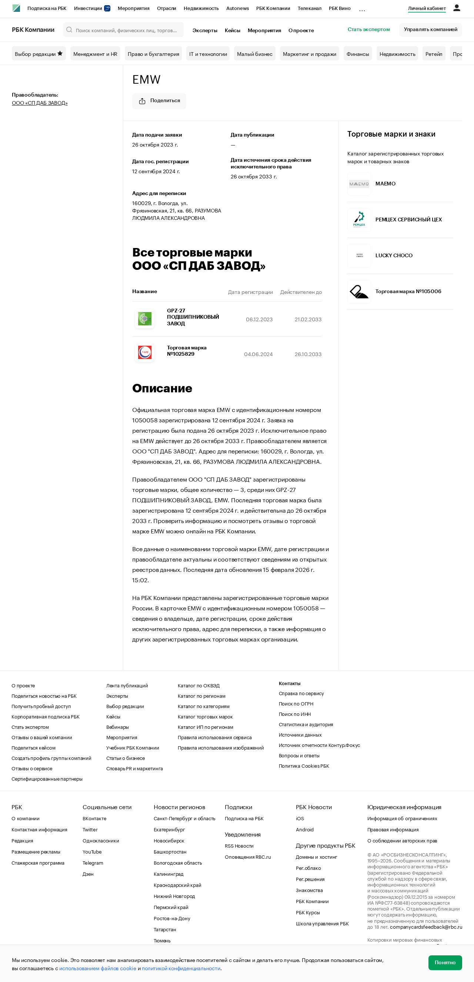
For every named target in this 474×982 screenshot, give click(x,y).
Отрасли (167, 8)
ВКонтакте (94, 817)
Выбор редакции (35, 53)
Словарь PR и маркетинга (134, 767)
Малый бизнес (255, 53)
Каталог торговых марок (205, 716)
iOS (300, 817)
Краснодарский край (177, 884)
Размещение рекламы (35, 851)
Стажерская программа (37, 862)
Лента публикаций (127, 684)
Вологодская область (177, 862)
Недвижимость (201, 8)
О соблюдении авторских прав (402, 840)
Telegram (93, 862)
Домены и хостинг (316, 856)
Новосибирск (169, 840)
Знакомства (309, 889)
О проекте (301, 30)
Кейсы (232, 30)
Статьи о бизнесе (125, 757)
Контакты (290, 683)
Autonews (237, 8)
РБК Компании (273, 8)
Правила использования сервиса (214, 736)
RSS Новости (239, 845)
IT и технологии (208, 53)
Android (305, 828)
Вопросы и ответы (299, 754)
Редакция (22, 840)
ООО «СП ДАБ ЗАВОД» (39, 102)
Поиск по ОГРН (296, 703)
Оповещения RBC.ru (248, 856)
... (362, 7)
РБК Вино (339, 8)
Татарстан (165, 928)
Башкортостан (170, 851)
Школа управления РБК (322, 922)
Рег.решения (310, 878)
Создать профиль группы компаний (51, 757)
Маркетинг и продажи (309, 53)
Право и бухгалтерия (153, 53)
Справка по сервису (301, 692)
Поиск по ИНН (295, 713)
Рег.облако (308, 867)
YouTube (92, 851)
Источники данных (300, 734)
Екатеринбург (169, 828)
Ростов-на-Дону (172, 917)
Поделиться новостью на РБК (44, 695)
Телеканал (309, 8)
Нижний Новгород (174, 895)
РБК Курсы (308, 911)
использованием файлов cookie (97, 967)
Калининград (169, 873)
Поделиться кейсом (33, 747)
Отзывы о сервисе (31, 767)
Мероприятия (134, 8)
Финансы (358, 53)
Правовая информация (393, 828)
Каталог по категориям (204, 705)
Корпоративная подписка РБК (45, 716)
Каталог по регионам (201, 695)
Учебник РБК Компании (132, 747)
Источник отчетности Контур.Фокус (319, 744)
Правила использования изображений (221, 747)
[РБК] (16, 8)
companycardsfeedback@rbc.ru (426, 926)
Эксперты (205, 30)
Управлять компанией (430, 29)
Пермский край (171, 906)
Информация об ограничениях (402, 817)
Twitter (90, 828)
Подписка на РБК (47, 8)
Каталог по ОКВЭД (199, 684)
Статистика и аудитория (306, 723)
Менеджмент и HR (95, 53)
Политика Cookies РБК (304, 765)
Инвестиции (88, 8)
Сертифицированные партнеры (47, 778)
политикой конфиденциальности (181, 967)
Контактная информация (39, 828)
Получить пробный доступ (41, 705)
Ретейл (434, 53)
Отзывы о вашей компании (41, 736)
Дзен (88, 873)
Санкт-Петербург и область (184, 817)
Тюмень (162, 940)
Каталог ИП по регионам (205, 726)
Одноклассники (101, 840)
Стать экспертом (369, 29)
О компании (25, 817)
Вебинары (117, 726)
